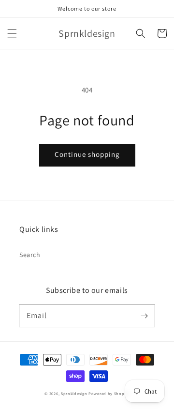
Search (30, 254)
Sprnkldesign (74, 393)
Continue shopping (87, 154)
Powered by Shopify (109, 393)
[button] (12, 33)
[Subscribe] (144, 315)
